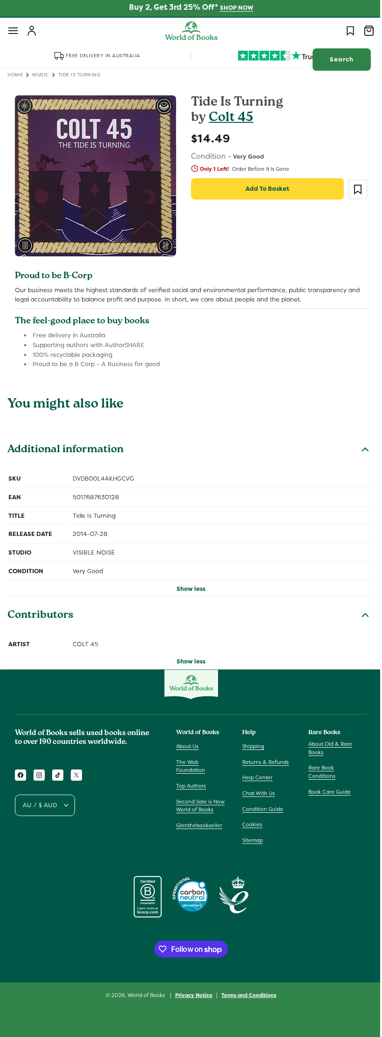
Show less (187, 585)
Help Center (255, 777)
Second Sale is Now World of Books (200, 805)
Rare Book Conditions (317, 772)
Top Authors (191, 786)
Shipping (251, 746)
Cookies (250, 824)
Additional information (65, 447)
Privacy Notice (190, 994)
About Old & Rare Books (326, 748)
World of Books (143, 995)
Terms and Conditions (245, 994)
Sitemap (250, 840)
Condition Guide (260, 808)
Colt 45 (227, 118)
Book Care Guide (325, 791)
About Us (187, 746)
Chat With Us (256, 793)
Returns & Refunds (263, 762)
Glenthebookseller (199, 825)
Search (335, 59)
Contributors (40, 612)
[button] (13, 30)
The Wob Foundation (190, 766)
